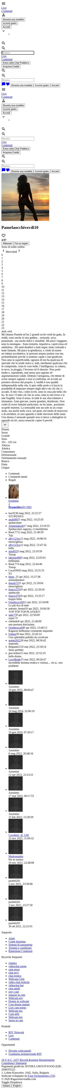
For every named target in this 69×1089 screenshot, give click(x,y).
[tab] (38, 473)
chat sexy (13, 972)
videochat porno (17, 966)
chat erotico (14, 975)
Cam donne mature (19, 1004)
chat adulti (14, 988)
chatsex (12, 963)
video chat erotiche (19, 982)
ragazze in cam (16, 994)
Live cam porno (17, 1007)
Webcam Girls (16, 978)
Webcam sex (15, 1010)
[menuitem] (4, 7)
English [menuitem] (17, 1085)
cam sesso (14, 969)
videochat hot (16, 985)
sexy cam (13, 991)
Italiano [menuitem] (6, 1085)
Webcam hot (15, 1017)
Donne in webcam (18, 1001)
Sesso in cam (15, 1020)
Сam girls (13, 1013)
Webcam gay (15, 998)
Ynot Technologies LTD (41, 1075)
